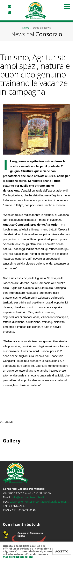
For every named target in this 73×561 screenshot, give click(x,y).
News (25, 27)
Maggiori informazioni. (18, 556)
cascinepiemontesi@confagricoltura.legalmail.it (39, 501)
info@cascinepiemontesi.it (28, 497)
